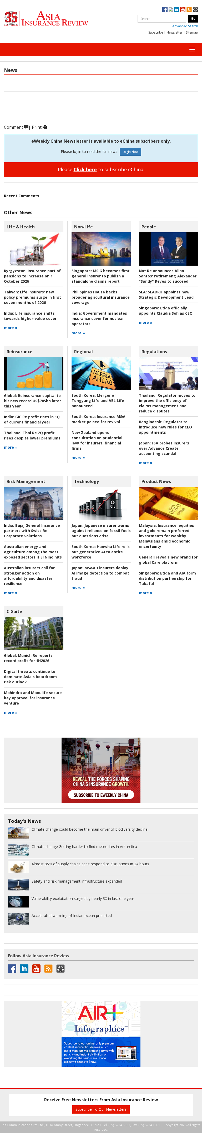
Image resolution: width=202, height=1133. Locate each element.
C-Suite (14, 611)
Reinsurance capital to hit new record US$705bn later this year (32, 401)
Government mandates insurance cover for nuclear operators (99, 318)
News (10, 70)
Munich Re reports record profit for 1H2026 (28, 658)
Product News (156, 481)
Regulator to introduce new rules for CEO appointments (165, 427)
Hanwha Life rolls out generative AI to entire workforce (101, 552)
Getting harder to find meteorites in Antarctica (84, 846)
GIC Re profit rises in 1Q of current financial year (32, 419)
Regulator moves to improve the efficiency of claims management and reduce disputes (167, 403)
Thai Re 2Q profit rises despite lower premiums (32, 435)
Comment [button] (14, 127)
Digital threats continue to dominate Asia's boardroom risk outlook (30, 676)
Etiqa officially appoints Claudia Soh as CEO (166, 310)
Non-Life (83, 227)
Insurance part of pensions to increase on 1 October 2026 (32, 276)
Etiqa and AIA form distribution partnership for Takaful (167, 578)
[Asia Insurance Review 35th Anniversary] (56, 18)
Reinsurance (19, 352)
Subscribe (155, 32)
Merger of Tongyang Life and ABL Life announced (98, 400)
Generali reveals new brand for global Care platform (168, 560)
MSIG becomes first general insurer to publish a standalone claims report (101, 276)
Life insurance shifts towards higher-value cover (30, 316)
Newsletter (174, 32)
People (149, 227)
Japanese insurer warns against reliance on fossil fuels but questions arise (101, 530)
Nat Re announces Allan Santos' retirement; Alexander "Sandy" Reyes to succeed (167, 276)
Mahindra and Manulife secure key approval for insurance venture (33, 698)
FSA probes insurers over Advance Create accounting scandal (164, 448)
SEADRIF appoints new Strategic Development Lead (166, 294)
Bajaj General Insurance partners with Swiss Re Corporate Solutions (32, 530)
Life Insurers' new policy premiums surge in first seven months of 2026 (32, 297)
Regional (83, 352)
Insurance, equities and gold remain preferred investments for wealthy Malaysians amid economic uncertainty (166, 536)
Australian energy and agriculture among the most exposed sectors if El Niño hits (33, 552)
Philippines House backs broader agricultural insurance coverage (101, 297)
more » (10, 327)
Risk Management (26, 481)
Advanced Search (185, 26)
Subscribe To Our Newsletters (101, 1109)
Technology (86, 481)
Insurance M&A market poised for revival (98, 419)
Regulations (154, 352)
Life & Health (21, 227)
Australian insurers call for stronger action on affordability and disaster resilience (29, 575)
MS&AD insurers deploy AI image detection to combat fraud (100, 573)
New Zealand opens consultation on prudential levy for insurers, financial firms (97, 440)
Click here (85, 169)
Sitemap (192, 32)
